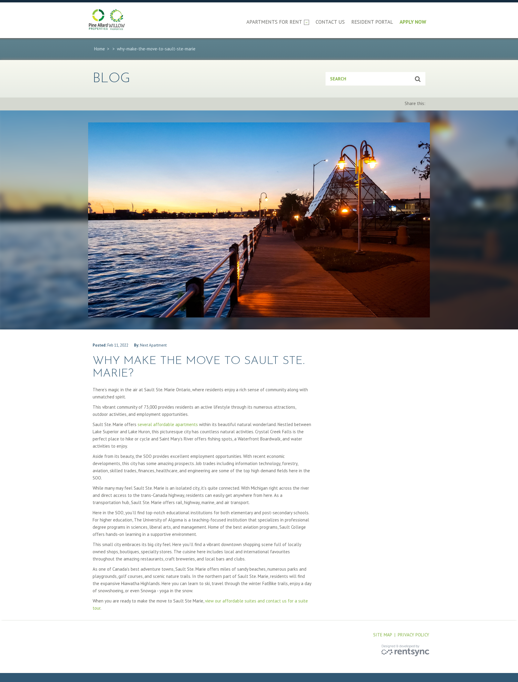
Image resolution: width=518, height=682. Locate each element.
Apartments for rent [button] (274, 22)
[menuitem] (278, 26)
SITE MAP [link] (382, 635)
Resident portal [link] (372, 22)
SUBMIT (417, 79)
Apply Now (413, 22)
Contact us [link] (330, 22)
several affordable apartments (168, 424)
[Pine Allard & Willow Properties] (113, 19)
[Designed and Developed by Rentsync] (405, 650)
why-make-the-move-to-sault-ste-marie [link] (156, 49)
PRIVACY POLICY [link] (413, 635)
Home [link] (100, 49)
